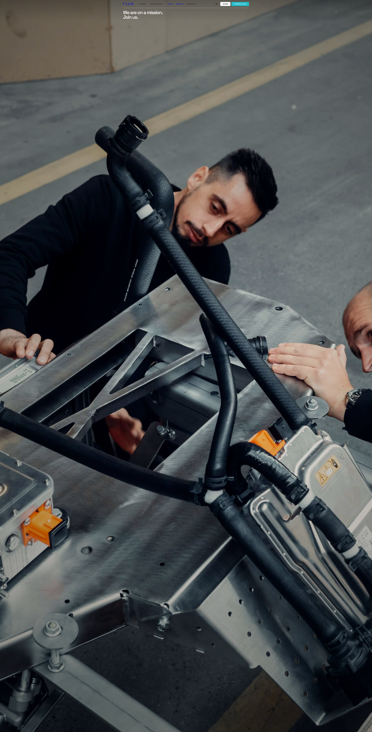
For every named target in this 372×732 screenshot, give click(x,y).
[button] (143, 4)
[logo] (128, 4)
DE (216, 4)
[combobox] (216, 4)
